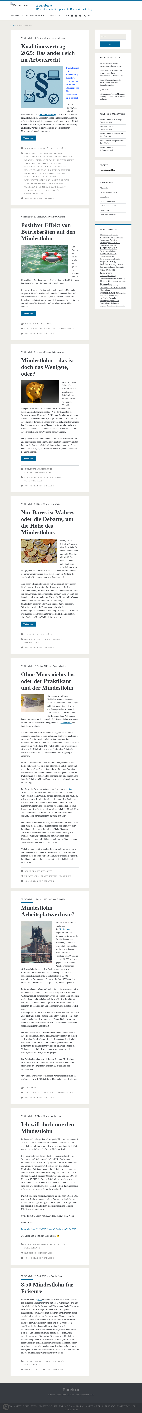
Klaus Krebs (104, 141)
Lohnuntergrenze (34, 477)
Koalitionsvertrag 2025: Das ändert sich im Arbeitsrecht (48, 53)
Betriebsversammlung (60, 157)
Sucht (117, 301)
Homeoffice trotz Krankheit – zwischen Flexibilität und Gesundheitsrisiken (111, 82)
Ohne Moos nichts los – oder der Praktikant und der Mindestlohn (50, 681)
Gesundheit (104, 197)
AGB (110, 235)
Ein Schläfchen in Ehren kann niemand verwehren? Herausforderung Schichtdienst (111, 72)
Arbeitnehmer (107, 237)
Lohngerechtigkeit (59, 170)
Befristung (103, 245)
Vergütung (103, 306)
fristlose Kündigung (107, 271)
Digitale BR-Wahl (45, 160)
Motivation (121, 293)
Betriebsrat (108, 248)
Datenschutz (126, 1406)
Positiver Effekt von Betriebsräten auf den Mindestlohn (48, 232)
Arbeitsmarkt (118, 238)
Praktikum (65, 876)
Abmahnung (104, 235)
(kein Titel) (104, 89)
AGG (115, 234)
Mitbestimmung (66, 329)
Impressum (71, 1409)
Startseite (17, 16)
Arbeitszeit (31, 153)
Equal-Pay (57, 163)
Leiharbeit (104, 288)
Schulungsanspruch (107, 301)
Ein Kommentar (55, 1370)
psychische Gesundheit (109, 298)
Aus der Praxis (34, 16)
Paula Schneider (60, 666)
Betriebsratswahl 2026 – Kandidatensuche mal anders (110, 64)
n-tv (40, 1299)
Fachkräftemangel (117, 267)
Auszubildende (115, 243)
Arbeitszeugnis (105, 243)
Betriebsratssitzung (52, 153)
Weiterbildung (111, 306)
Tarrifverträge (33, 481)
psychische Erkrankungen (109, 295)
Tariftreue (30, 187)
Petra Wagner (59, 217)
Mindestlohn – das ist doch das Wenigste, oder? (47, 367)
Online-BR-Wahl (61, 180)
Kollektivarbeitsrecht (37, 472)
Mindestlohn (47, 173)
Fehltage (102, 270)
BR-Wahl (29, 160)
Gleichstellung (33, 167)
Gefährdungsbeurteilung (108, 276)
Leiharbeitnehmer (117, 287)
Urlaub (118, 303)
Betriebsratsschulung (108, 251)
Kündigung (30, 1253)
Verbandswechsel (106, 150)
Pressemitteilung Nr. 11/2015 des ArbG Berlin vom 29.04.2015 (48, 1229)
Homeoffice (106, 281)
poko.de (63, 16)
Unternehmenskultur (108, 303)
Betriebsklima (111, 245)
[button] (6, 1407)
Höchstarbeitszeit (55, 167)
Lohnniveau (49, 1093)
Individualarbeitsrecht (38, 469)
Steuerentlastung (35, 183)
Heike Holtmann (58, 38)
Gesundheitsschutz (106, 278)
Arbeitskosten (32, 1093)
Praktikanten (49, 876)
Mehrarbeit (31, 173)
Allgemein (31, 148)
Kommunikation (120, 281)
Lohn (37, 639)
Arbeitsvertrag (104, 240)
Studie (71, 789)
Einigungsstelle (105, 267)
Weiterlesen (29, 139)
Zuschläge (30, 190)
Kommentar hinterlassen (39, 199)
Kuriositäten (104, 210)
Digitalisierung (108, 261)
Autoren (51, 16)
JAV (113, 281)
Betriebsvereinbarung (107, 256)
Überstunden (121, 306)
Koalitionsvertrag (35, 170)
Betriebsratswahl (34, 157)
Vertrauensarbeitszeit (52, 187)
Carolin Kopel (56, 1116)
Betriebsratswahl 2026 (108, 192)
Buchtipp (117, 259)
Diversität (120, 264)
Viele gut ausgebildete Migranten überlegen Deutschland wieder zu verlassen (112, 96)
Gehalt (28, 639)
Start (14, 25)
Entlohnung (31, 329)
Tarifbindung (55, 183)
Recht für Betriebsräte (52, 148)
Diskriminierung (108, 264)
